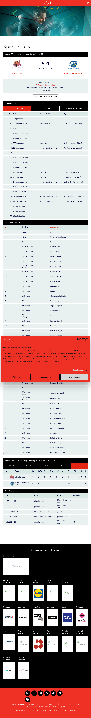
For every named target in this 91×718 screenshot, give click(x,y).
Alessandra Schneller (58, 296)
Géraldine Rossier (57, 326)
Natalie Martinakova (58, 418)
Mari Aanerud (55, 286)
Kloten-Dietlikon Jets (73, 73)
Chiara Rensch (56, 336)
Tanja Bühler (55, 388)
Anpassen (44, 377)
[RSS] (47, 693)
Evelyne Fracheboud (58, 428)
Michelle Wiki (55, 399)
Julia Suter (54, 433)
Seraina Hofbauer (57, 316)
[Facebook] (34, 693)
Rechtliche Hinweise (68, 710)
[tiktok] (53, 693)
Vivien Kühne (55, 256)
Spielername (55, 227)
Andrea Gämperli (57, 393)
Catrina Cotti (55, 247)
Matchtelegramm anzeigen (45, 96)
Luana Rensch (55, 267)
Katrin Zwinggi (56, 331)
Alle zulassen (74, 377)
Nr (5, 227)
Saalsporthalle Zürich (46, 85)
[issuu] (27, 699)
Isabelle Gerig (55, 443)
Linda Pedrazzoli (56, 409)
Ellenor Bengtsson (57, 453)
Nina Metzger (55, 423)
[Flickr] (60, 693)
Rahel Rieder (55, 404)
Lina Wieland (55, 281)
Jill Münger (54, 232)
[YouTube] (27, 693)
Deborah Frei (55, 414)
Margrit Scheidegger (58, 291)
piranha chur (17, 73)
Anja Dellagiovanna (57, 306)
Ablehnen (16, 377)
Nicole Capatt (55, 301)
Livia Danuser (55, 261)
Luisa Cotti (54, 242)
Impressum (38, 710)
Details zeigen (78, 370)
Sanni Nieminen (56, 252)
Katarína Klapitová (57, 438)
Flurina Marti (55, 272)
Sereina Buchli (56, 321)
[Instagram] (40, 693)
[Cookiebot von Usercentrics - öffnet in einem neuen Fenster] (78, 339)
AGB (57, 710)
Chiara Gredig (55, 277)
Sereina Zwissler (56, 383)
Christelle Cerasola (57, 448)
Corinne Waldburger (58, 237)
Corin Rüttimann (56, 311)
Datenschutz (49, 710)
